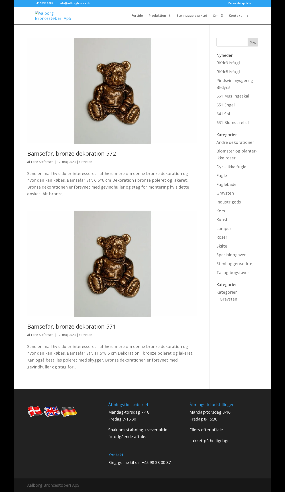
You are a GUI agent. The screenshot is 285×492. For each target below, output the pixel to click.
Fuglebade (226, 184)
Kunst (222, 219)
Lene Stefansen (42, 162)
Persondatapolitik (239, 3)
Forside (137, 16)
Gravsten (85, 162)
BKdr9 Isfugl (228, 62)
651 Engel (225, 105)
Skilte (221, 246)
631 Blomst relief (232, 122)
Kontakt (235, 16)
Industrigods (228, 202)
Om (215, 16)
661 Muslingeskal (232, 96)
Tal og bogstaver (232, 272)
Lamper (223, 228)
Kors (220, 210)
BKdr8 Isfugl (228, 71)
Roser (221, 237)
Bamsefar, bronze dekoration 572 (71, 153)
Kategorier (226, 292)
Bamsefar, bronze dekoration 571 (71, 326)
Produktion (157, 16)
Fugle (221, 175)
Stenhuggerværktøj (192, 16)
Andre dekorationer (235, 142)
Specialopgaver (231, 254)
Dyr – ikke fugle (231, 166)
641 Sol (223, 113)
